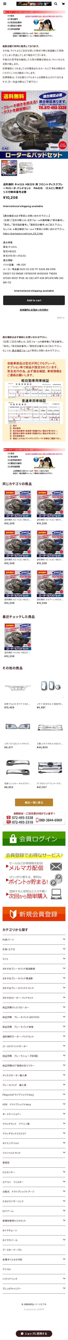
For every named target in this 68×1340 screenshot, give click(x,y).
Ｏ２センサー (9, 1172)
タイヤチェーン (10, 1230)
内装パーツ (8, 939)
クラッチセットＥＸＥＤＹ (14, 1133)
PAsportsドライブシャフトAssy (18, 1094)
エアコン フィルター (13, 1182)
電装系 (6, 1162)
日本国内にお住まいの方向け (34, 309)
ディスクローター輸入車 (15, 1075)
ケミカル (7, 1269)
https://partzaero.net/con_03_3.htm (23, 233)
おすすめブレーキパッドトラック (18, 988)
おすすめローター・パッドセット (18, 997)
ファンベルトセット (12, 1153)
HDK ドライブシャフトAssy (17, 1104)
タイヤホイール (10, 1240)
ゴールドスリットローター (15, 1046)
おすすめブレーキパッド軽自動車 (19, 968)
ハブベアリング (10, 1279)
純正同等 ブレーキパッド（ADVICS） (21, 1017)
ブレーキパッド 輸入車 (14, 1085)
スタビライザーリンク (13, 1201)
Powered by (30, 1309)
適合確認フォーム (21, 350)
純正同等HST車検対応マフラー (19, 1065)
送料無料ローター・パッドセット (18, 1036)
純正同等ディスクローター (16, 1007)
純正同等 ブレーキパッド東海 (18, 1027)
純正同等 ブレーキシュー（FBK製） (21, 1056)
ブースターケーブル (12, 1249)
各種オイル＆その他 (12, 1259)
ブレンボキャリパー (12, 1288)
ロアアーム (8, 1211)
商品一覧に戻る (34, 802)
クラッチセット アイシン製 (16, 1123)
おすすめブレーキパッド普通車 (18, 978)
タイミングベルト (11, 1143)
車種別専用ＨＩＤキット (14, 1220)
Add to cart (34, 300)
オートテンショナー (12, 1114)
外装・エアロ (9, 949)
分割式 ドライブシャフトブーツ (18, 1191)
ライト (5, 959)
